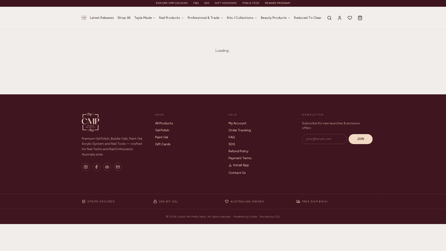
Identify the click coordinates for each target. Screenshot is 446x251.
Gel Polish (162, 130)
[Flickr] (107, 167)
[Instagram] (86, 167)
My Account (237, 123)
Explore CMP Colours (172, 3)
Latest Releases (102, 18)
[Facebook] (96, 167)
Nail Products (169, 18)
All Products (164, 123)
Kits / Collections (240, 18)
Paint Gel (161, 137)
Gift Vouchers (226, 3)
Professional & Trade (204, 18)
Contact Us (237, 173)
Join (360, 139)
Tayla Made (143, 18)
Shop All (124, 18)
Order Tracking (240, 130)
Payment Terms (240, 158)
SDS (207, 3)
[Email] (118, 167)
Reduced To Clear (307, 18)
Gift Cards (163, 144)
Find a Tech (251, 3)
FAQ (196, 3)
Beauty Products (274, 18)
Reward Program (277, 3)
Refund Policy (238, 151)
